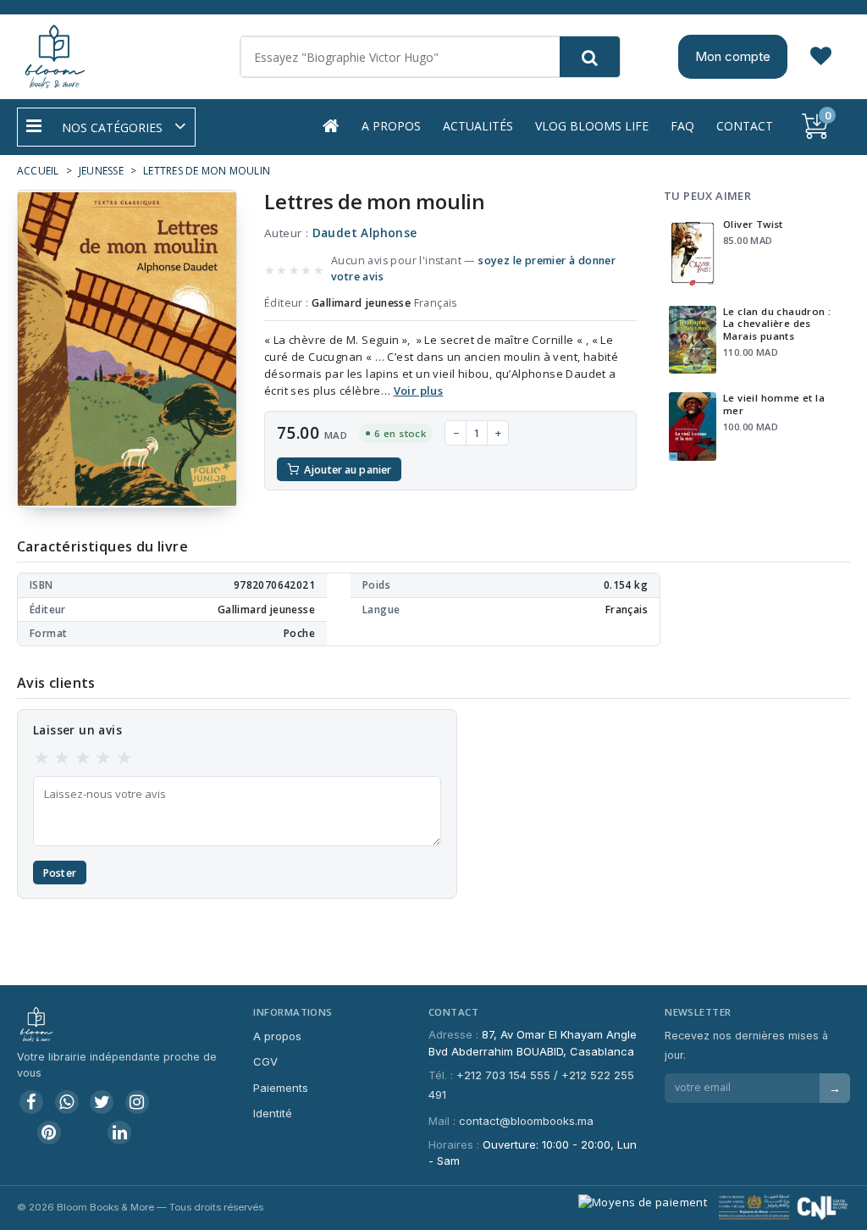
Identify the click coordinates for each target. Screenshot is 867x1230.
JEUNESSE (101, 170)
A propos (391, 126)
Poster (59, 873)
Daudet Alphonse (364, 233)
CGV (265, 1061)
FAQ (682, 126)
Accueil (38, 170)
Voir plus (419, 390)
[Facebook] (31, 1102)
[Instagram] (137, 1102)
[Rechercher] (590, 56)
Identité (272, 1113)
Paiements (280, 1087)
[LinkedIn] (119, 1132)
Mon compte (732, 56)
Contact (744, 126)
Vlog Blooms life (592, 126)
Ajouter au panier (347, 470)
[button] (106, 127)
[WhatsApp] (67, 1102)
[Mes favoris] (821, 57)
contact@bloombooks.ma (526, 1121)
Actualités (478, 126)
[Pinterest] (49, 1132)
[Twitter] (101, 1102)
